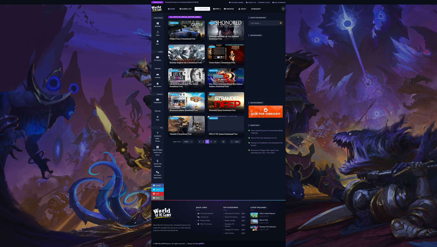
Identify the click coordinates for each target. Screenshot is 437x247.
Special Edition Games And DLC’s (157, 152)
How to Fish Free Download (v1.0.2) (264, 138)
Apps (217, 9)
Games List (186, 9)
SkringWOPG (199, 243)
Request (257, 9)
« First (186, 142)
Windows (158, 26)
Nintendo (158, 68)
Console (160, 94)
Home (172, 9)
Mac (157, 44)
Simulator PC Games (235, 225)
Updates (230, 9)
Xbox (157, 120)
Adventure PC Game (235, 213)
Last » (237, 142)
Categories (203, 9)
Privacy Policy (265, 2)
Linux (157, 35)
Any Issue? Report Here (158, 176)
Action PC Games (235, 217)
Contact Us (252, 2)
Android (157, 77)
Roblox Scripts (235, 220)
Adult (243, 9)
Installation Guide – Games (157, 138)
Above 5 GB (174, 23)
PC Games (157, 60)
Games (160, 51)
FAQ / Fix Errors (279, 2)
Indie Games (235, 233)
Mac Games (157, 86)
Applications (158, 18)
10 (223, 142)
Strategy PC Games (235, 229)
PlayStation (157, 102)
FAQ (161, 127)
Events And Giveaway (157, 165)
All (171, 46)
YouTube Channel (237, 2)
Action (212, 23)
